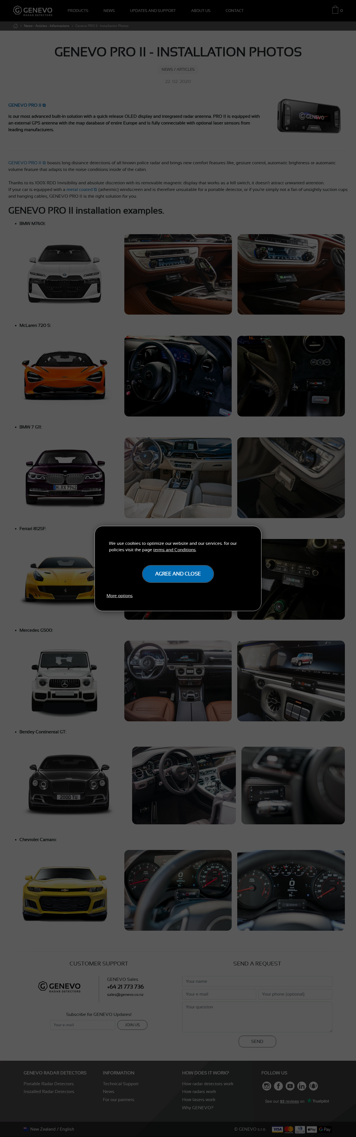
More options (120, 595)
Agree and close (178, 574)
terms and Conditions (174, 549)
